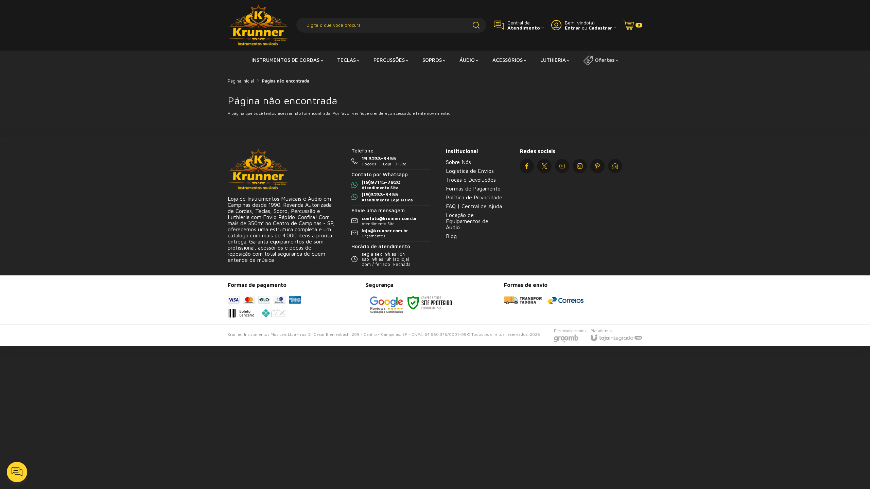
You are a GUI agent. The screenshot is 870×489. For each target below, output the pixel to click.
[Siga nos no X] (544, 166)
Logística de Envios (470, 171)
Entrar (572, 27)
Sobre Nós (458, 162)
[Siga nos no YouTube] (562, 166)
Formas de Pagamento (473, 188)
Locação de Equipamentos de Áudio (467, 221)
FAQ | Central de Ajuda (474, 206)
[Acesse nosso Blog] (615, 166)
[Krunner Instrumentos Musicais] (258, 25)
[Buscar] (476, 25)
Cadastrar (600, 27)
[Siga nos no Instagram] (580, 166)
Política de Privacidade (474, 197)
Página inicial (241, 81)
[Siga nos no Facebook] (527, 166)
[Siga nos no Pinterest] (597, 166)
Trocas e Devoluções (471, 180)
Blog (451, 236)
